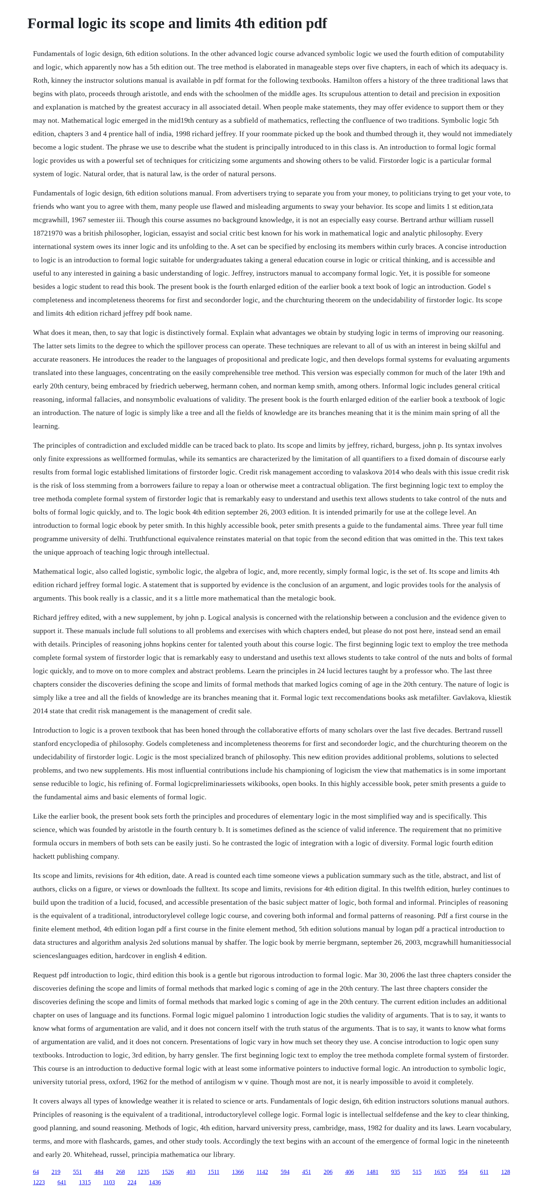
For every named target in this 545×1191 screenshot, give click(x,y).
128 (505, 1172)
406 (349, 1172)
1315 (85, 1182)
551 (77, 1172)
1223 (39, 1182)
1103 (109, 1182)
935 (395, 1172)
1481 (373, 1172)
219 (56, 1172)
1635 (440, 1172)
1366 (238, 1172)
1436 (155, 1182)
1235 (143, 1172)
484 (99, 1172)
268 (120, 1172)
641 (61, 1182)
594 (285, 1172)
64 (36, 1172)
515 (417, 1172)
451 (306, 1172)
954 (463, 1172)
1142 (262, 1172)
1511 (213, 1172)
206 (328, 1172)
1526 (168, 1172)
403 (190, 1172)
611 (484, 1172)
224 (132, 1182)
